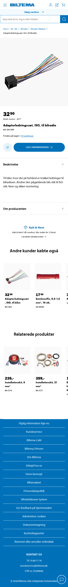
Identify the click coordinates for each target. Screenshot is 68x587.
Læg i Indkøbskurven (37, 147)
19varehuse (27, 135)
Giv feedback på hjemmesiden (34, 508)
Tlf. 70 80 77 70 (34, 560)
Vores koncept (34, 474)
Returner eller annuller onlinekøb (34, 541)
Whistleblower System (34, 499)
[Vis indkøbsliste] (57, 5)
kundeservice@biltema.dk (34, 565)
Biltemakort (34, 482)
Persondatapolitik (34, 491)
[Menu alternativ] (5, 5)
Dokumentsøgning (34, 525)
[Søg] (64, 19)
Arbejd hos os (34, 465)
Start (5, 28)
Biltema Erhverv (34, 448)
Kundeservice (34, 432)
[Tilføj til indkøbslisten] (7, 147)
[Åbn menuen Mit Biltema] (50, 5)
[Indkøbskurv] (63, 5)
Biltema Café (34, 440)
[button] (34, 12)
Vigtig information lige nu (34, 423)
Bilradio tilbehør (38, 28)
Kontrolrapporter (34, 533)
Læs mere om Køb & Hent (33, 236)
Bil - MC (14, 28)
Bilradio (24, 28)
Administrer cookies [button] (34, 516)
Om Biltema (34, 457)
